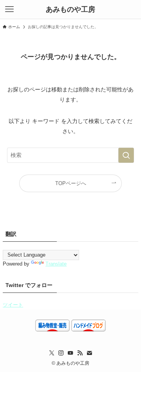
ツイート (13, 305)
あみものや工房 (72, 9)
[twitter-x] (51, 353)
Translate (56, 264)
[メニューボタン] (9, 9)
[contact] (89, 353)
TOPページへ (70, 183)
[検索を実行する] (126, 155)
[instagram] (61, 353)
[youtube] (70, 353)
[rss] (79, 353)
